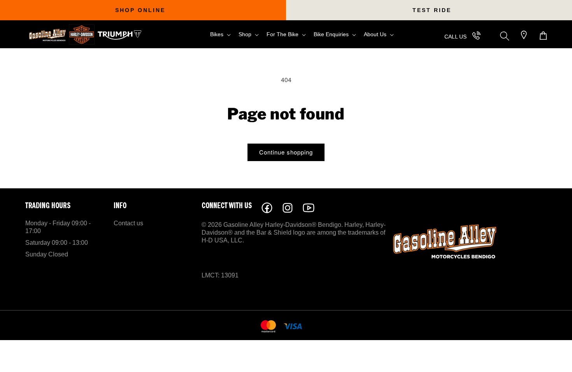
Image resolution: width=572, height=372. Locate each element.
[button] (219, 34)
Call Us (455, 36)
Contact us (128, 223)
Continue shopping (286, 152)
